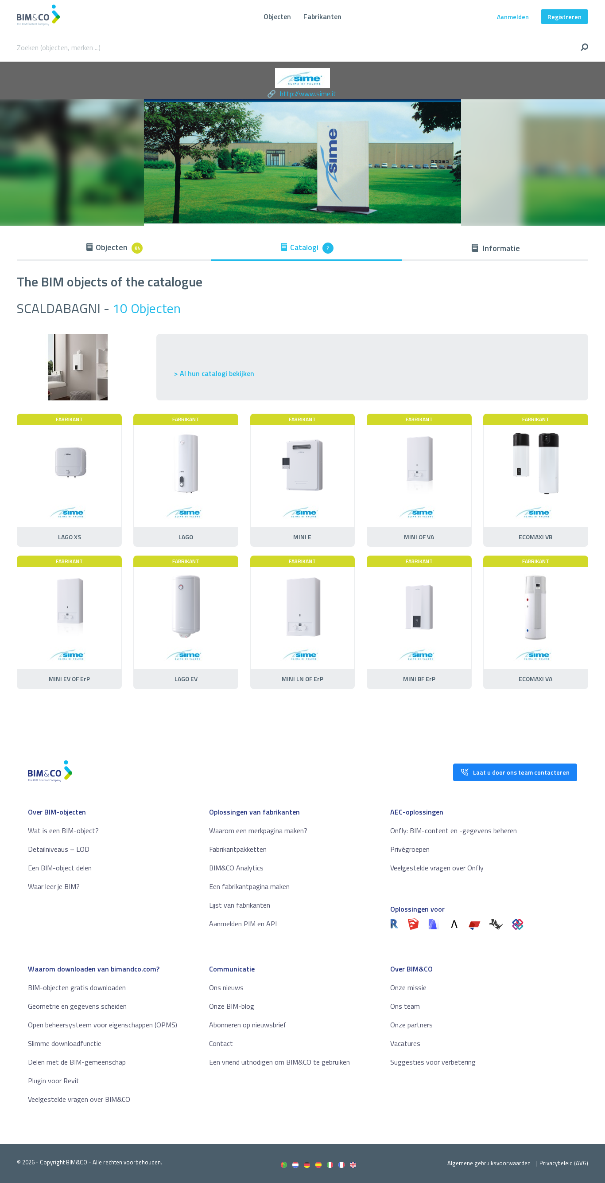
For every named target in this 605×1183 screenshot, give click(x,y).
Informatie (500, 248)
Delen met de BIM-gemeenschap (77, 1062)
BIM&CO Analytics (236, 867)
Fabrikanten (322, 16)
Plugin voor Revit (53, 1080)
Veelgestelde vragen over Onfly (437, 867)
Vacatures (405, 1043)
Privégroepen (410, 849)
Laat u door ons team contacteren (521, 772)
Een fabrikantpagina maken (249, 886)
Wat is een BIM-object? (63, 830)
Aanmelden (513, 16)
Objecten (277, 16)
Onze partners (411, 1024)
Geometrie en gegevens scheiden (77, 1006)
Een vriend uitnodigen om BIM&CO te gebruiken (279, 1062)
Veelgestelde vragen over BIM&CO (79, 1099)
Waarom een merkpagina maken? (258, 830)
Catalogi (310, 247)
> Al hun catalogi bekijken (214, 373)
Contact (221, 1043)
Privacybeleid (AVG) (563, 1163)
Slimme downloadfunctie (64, 1043)
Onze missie (408, 987)
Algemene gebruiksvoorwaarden (489, 1163)
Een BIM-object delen (60, 867)
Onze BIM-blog (231, 1006)
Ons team (405, 1006)
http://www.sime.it (308, 93)
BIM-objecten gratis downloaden (77, 987)
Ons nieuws (226, 987)
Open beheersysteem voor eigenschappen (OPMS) (102, 1024)
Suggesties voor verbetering (433, 1062)
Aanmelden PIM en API (243, 923)
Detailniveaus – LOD (58, 849)
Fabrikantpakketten (238, 849)
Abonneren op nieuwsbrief (248, 1024)
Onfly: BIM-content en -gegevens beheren (453, 830)
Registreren (564, 16)
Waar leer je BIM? (54, 886)
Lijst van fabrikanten (239, 905)
